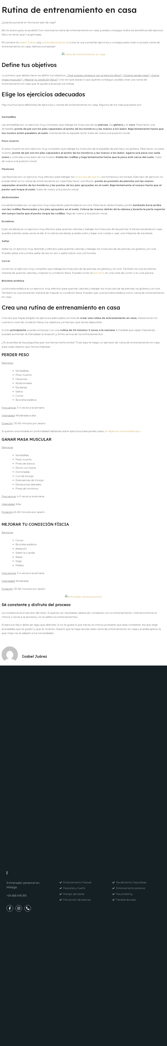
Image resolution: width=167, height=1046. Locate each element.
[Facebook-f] (10, 908)
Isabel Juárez (28, 42)
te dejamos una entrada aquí (122, 431)
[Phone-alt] (27, 908)
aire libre (98, 272)
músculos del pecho (87, 176)
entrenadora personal (55, 42)
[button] (44, 6)
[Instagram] (18, 908)
